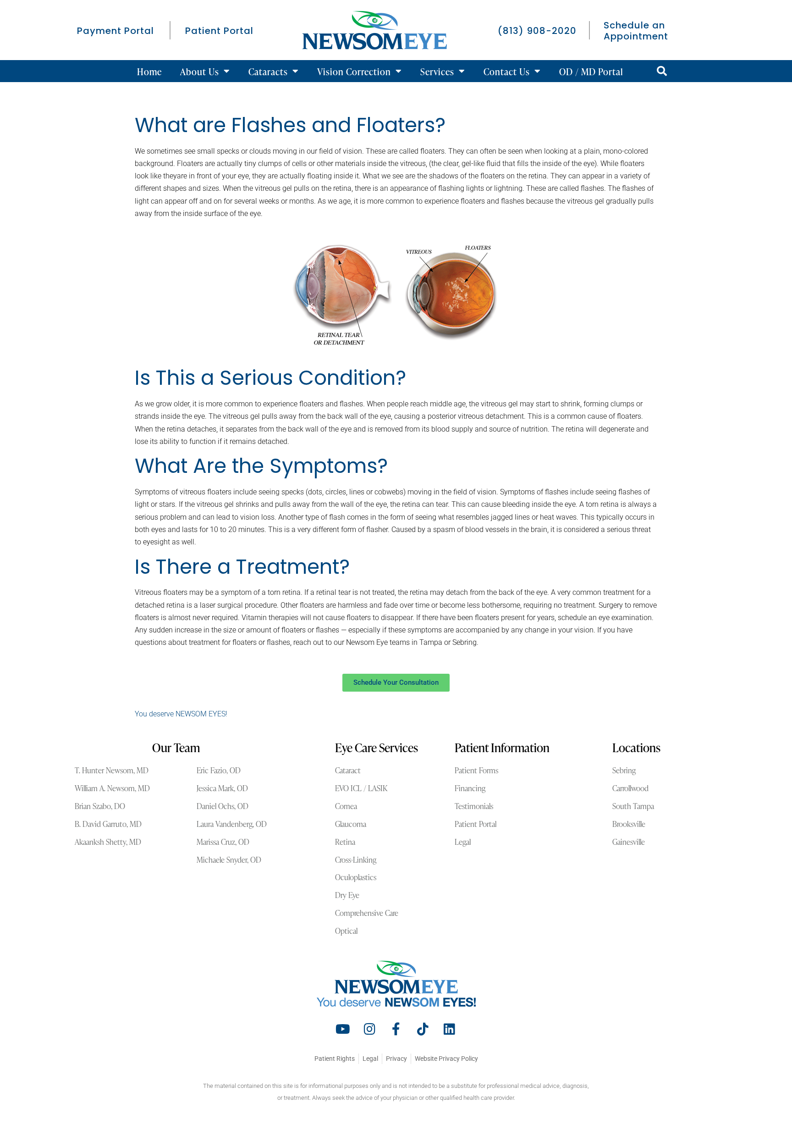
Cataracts (268, 71)
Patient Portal (219, 30)
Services (437, 71)
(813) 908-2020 (537, 30)
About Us (199, 71)
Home (149, 71)
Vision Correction (354, 71)
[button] (662, 71)
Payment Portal (115, 30)
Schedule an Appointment (636, 31)
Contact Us (507, 71)
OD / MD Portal (591, 71)
